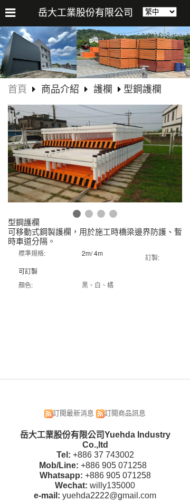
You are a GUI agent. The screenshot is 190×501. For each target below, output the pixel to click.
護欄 (102, 89)
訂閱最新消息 (73, 413)
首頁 (17, 89)
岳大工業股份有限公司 (85, 12)
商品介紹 (61, 89)
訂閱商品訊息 (125, 413)
